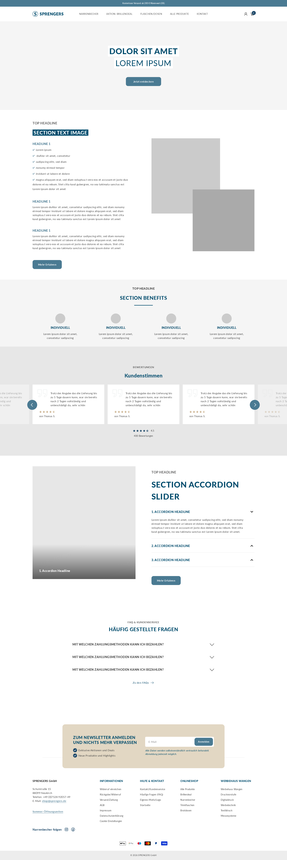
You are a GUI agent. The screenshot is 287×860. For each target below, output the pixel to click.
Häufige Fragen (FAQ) (151, 794)
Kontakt (202, 14)
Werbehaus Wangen (231, 789)
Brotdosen (185, 810)
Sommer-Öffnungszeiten (48, 811)
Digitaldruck (227, 799)
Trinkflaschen (187, 805)
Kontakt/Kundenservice (152, 789)
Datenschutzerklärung (111, 815)
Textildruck (226, 810)
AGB (102, 805)
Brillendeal (185, 794)
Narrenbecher (88, 14)
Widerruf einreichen (110, 789)
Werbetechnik (228, 805)
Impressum (106, 810)
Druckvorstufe (228, 794)
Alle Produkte (179, 14)
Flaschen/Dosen (151, 14)
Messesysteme (228, 815)
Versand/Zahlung (109, 799)
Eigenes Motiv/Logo (150, 799)
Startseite (145, 805)
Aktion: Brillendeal (119, 14)
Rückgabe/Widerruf (110, 794)
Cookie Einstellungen (111, 821)
